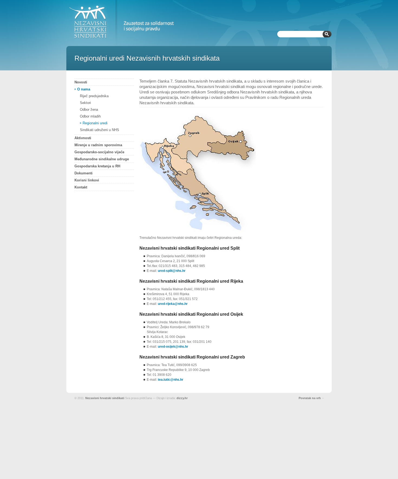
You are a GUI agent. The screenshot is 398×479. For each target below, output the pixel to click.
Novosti (80, 82)
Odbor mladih (90, 116)
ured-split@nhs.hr (171, 271)
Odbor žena (89, 109)
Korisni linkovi (86, 180)
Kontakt (80, 187)
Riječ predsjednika (94, 96)
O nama (83, 89)
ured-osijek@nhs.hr (173, 346)
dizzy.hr (182, 398)
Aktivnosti (82, 138)
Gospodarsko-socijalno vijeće (99, 152)
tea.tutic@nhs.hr (170, 380)
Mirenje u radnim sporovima (98, 145)
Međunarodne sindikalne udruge (101, 159)
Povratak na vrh (310, 398)
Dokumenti (83, 173)
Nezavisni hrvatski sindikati (104, 398)
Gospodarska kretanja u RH (97, 166)
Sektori (85, 103)
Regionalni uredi (95, 123)
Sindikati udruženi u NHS (99, 130)
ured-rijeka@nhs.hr (173, 304)
